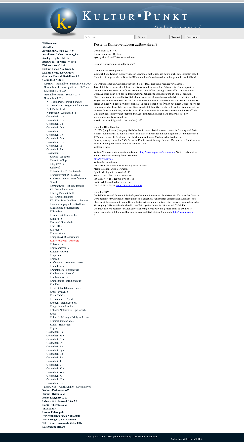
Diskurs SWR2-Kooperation (58, 72)
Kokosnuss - (56, 244)
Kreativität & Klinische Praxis (65, 288)
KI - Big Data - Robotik (62, 193)
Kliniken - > (56, 218)
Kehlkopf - (55, 167)
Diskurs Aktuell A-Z (53, 65)
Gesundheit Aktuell (53, 80)
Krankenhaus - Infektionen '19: (66, 280)
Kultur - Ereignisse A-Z (55, 390)
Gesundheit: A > (55, 116)
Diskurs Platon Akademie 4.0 (58, 69)
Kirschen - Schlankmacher (64, 215)
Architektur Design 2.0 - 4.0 (58, 50)
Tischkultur (49, 408)
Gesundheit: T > (55, 361)
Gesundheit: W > (55, 372)
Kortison (54, 258)
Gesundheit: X (54, 375)
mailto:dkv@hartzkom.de (129, 185)
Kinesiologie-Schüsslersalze (64, 207)
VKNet (199, 439)
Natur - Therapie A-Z (54, 405)
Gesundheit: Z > (55, 383)
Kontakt (175, 37)
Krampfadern (57, 266)
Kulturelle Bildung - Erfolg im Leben (69, 317)
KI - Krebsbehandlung (61, 196)
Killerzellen (56, 211)
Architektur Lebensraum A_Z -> (61, 54)
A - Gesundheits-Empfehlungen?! (64, 101)
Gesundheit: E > (55, 131)
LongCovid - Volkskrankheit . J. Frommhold (67, 386)
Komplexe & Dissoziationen (64, 237)
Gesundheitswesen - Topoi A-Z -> (62, 94)
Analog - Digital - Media (55, 58)
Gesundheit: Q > (55, 350)
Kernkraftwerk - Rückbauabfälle (67, 185)
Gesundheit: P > (54, 346)
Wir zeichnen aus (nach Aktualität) (62, 423)
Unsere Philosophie (53, 412)
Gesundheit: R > (55, 353)
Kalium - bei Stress (60, 156)
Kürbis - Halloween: (60, 324)
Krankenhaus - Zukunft (62, 273)
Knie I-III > (56, 226)
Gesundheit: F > (54, 134)
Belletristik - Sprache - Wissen (59, 61)
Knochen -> (56, 229)
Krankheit (55, 284)
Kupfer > (54, 328)
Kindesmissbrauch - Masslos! (65, 174)
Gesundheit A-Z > (53, 98)
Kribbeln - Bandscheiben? (63, 302)
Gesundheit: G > (55, 138)
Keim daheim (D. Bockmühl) (65, 171)
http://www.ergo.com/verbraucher (157, 152)
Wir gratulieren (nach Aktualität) (61, 416)
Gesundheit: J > (54, 149)
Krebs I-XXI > (57, 295)
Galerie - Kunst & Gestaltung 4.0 (60, 76)
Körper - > (55, 255)
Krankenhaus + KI (59, 277)
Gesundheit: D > (55, 127)
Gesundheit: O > (55, 342)
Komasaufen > (57, 233)
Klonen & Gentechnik (61, 222)
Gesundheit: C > (55, 123)
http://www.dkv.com (183, 211)
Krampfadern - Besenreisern (64, 269)
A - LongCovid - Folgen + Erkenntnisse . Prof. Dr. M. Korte (68, 107)
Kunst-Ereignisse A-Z (54, 397)
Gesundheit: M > (55, 335)
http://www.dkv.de (103, 158)
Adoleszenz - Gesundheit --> (61, 112)
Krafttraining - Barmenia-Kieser (66, 262)
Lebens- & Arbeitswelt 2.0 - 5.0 (59, 401)
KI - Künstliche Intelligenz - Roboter (69, 200)
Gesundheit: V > (55, 368)
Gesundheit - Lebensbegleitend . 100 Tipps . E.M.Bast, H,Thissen (67, 88)
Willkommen (49, 43)
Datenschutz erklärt (53, 427)
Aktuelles (47, 47)
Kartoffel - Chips (59, 160)
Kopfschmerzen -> (59, 247)
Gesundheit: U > (55, 364)
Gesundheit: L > (55, 331)
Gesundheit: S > (54, 357)
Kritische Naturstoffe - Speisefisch (68, 310)
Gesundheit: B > (55, 120)
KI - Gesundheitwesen (61, 189)
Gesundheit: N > (55, 339)
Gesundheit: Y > (55, 379)
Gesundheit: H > (55, 142)
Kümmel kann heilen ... (62, 320)
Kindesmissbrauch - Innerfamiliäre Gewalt (68, 180)
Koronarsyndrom (59, 251)
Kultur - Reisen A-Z (53, 394)
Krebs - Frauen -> (59, 291)
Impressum (192, 37)
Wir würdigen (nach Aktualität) (60, 419)
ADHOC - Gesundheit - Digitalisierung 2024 (67, 83)
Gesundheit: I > (54, 145)
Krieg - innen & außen (61, 306)
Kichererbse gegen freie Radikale (67, 204)
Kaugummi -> (57, 163)
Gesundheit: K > (55, 153)
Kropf (53, 313)
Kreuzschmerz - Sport (61, 299)
